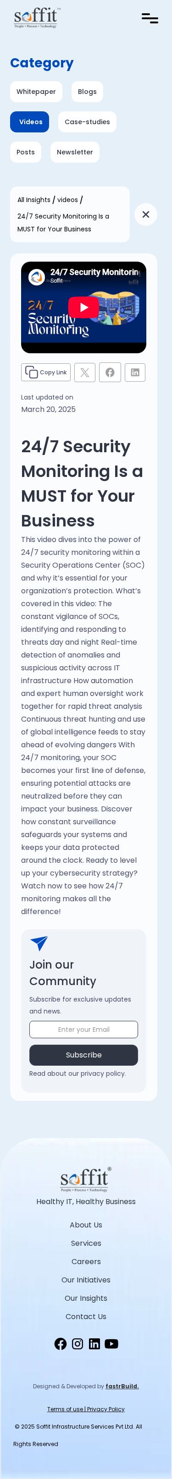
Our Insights (86, 1298)
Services (86, 1243)
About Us (86, 1225)
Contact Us (86, 1316)
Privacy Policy (106, 1409)
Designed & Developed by (86, 1386)
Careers (86, 1261)
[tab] (87, 91)
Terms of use (65, 1409)
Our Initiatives (86, 1280)
